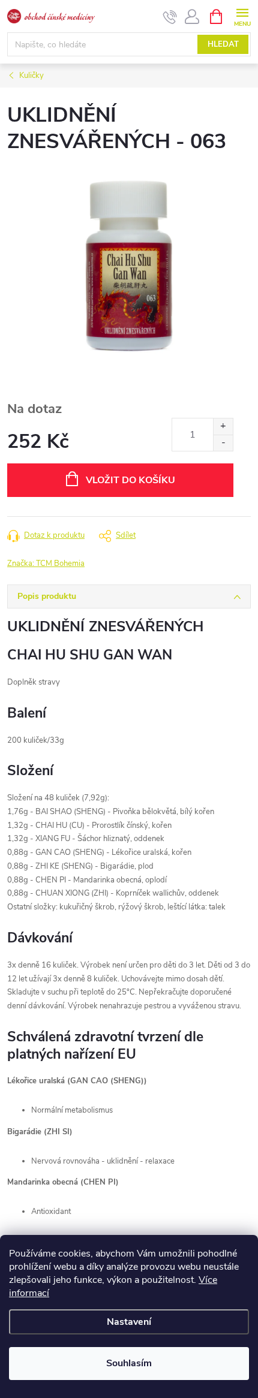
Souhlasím (129, 1363)
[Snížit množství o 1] (223, 443)
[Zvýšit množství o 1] (223, 426)
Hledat (223, 44)
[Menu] (242, 16)
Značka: (46, 563)
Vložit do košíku (130, 480)
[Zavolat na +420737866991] (170, 17)
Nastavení (129, 1321)
